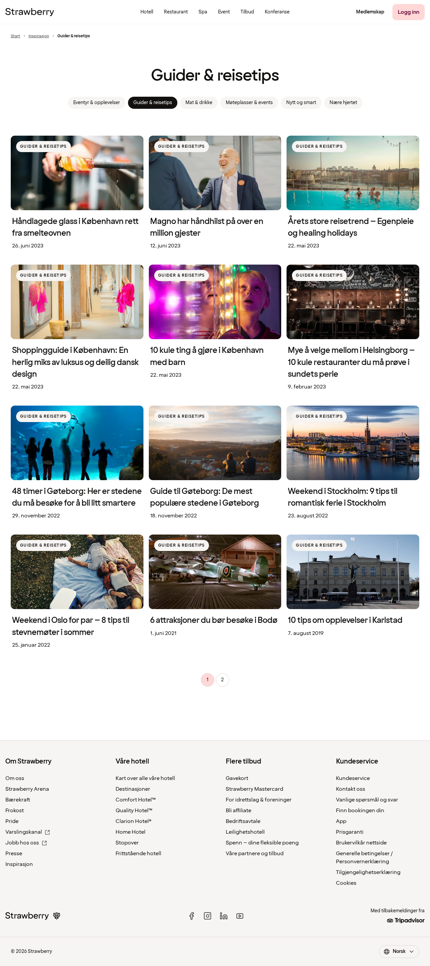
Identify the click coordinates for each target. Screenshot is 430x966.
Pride (11, 821)
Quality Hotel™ (134, 810)
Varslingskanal (23, 832)
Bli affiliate (238, 810)
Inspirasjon (39, 36)
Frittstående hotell (138, 853)
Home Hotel (130, 832)
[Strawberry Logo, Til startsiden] (29, 12)
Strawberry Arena (27, 789)
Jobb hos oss (22, 842)
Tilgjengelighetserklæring (368, 872)
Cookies (346, 883)
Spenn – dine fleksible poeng (262, 842)
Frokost (14, 810)
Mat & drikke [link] (198, 102)
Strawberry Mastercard (254, 789)
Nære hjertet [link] (343, 102)
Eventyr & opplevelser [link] (96, 102)
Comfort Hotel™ (136, 799)
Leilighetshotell (245, 832)
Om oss (14, 778)
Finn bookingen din (360, 810)
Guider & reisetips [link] (152, 102)
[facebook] (191, 916)
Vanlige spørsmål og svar (367, 799)
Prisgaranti (349, 832)
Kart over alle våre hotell (145, 778)
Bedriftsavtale (243, 821)
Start (15, 36)
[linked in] (224, 916)
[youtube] (240, 916)
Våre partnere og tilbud (255, 853)
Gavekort (237, 778)
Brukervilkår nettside (361, 842)
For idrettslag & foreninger (259, 799)
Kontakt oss (350, 789)
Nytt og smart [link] (301, 102)
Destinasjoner (133, 789)
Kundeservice (353, 778)
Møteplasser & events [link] (249, 102)
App (341, 821)
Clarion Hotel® (134, 821)
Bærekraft (17, 799)
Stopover (127, 842)
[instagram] (208, 916)
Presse (13, 853)
